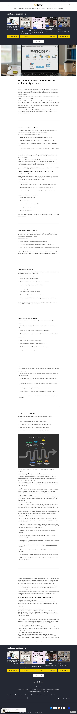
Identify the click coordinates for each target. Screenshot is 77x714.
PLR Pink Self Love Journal (37, 30)
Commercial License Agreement (52, 689)
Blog (23, 689)
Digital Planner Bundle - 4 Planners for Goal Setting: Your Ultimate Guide (13, 27)
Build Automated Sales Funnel (35, 691)
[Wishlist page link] (50, 4)
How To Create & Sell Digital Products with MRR (50, 29)
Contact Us (19, 689)
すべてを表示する (38, 41)
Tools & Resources (41, 689)
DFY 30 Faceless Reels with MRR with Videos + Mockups (63, 29)
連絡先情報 (41, 712)
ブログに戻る (39, 642)
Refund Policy (45, 691)
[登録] (26, 698)
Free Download (32, 689)
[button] (8, 5)
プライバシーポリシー (31, 712)
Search (27, 689)
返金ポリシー (24, 712)
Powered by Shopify (17, 712)
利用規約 (36, 712)
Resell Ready (12, 712)
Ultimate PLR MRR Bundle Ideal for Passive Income (26, 31)
